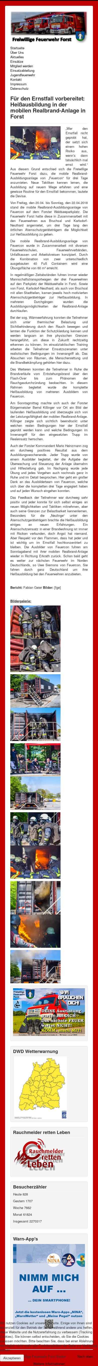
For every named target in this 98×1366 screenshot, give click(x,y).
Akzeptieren (12, 1358)
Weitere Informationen (49, 1363)
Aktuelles (17, 57)
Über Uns (17, 52)
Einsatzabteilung (22, 70)
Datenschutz (19, 88)
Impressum (18, 84)
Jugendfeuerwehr (22, 75)
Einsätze (16, 61)
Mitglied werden (21, 66)
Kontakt (16, 79)
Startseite (17, 48)
